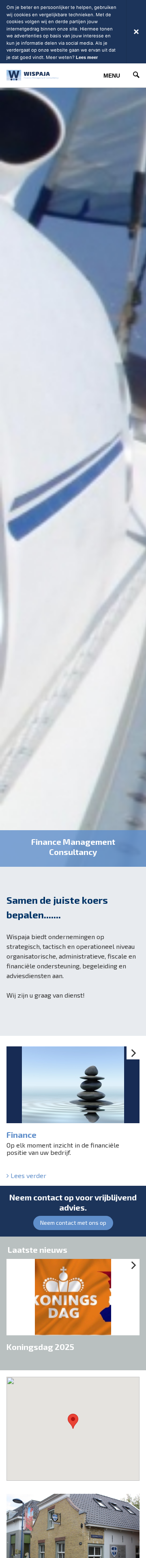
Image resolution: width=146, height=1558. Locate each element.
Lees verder (27, 1175)
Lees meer (87, 57)
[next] (133, 1052)
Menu (111, 75)
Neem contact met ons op (73, 1222)
